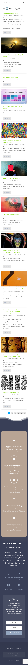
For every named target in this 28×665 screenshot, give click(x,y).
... (18, 413)
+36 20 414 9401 (8, 577)
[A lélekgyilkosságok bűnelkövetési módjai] (14, 96)
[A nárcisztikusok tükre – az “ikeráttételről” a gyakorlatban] (14, 240)
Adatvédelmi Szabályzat (14, 648)
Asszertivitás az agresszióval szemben (13, 288)
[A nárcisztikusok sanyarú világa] (14, 168)
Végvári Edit (7, 15)
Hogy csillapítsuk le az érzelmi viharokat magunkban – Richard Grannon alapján (12, 311)
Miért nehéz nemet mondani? (11, 392)
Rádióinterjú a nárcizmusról (11, 77)
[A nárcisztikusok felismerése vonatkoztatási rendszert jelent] (14, 344)
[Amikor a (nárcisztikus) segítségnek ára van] (14, 45)
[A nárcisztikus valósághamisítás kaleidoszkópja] (14, 130)
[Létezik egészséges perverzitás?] (14, 204)
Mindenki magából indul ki (10, 13)
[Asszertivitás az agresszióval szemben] (14, 278)
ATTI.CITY (16, 660)
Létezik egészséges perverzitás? (12, 214)
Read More (7, 32)
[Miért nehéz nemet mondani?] (14, 382)
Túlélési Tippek (19, 15)
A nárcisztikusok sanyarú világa (12, 178)
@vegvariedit (8, 589)
